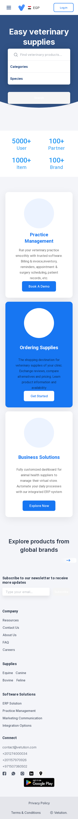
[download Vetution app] (39, 782)
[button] (34, 8)
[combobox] (39, 55)
